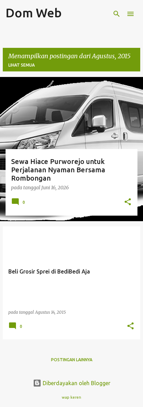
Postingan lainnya (71, 359)
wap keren (71, 397)
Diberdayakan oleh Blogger (75, 383)
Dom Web (34, 13)
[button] (128, 202)
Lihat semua (21, 65)
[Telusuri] (116, 14)
